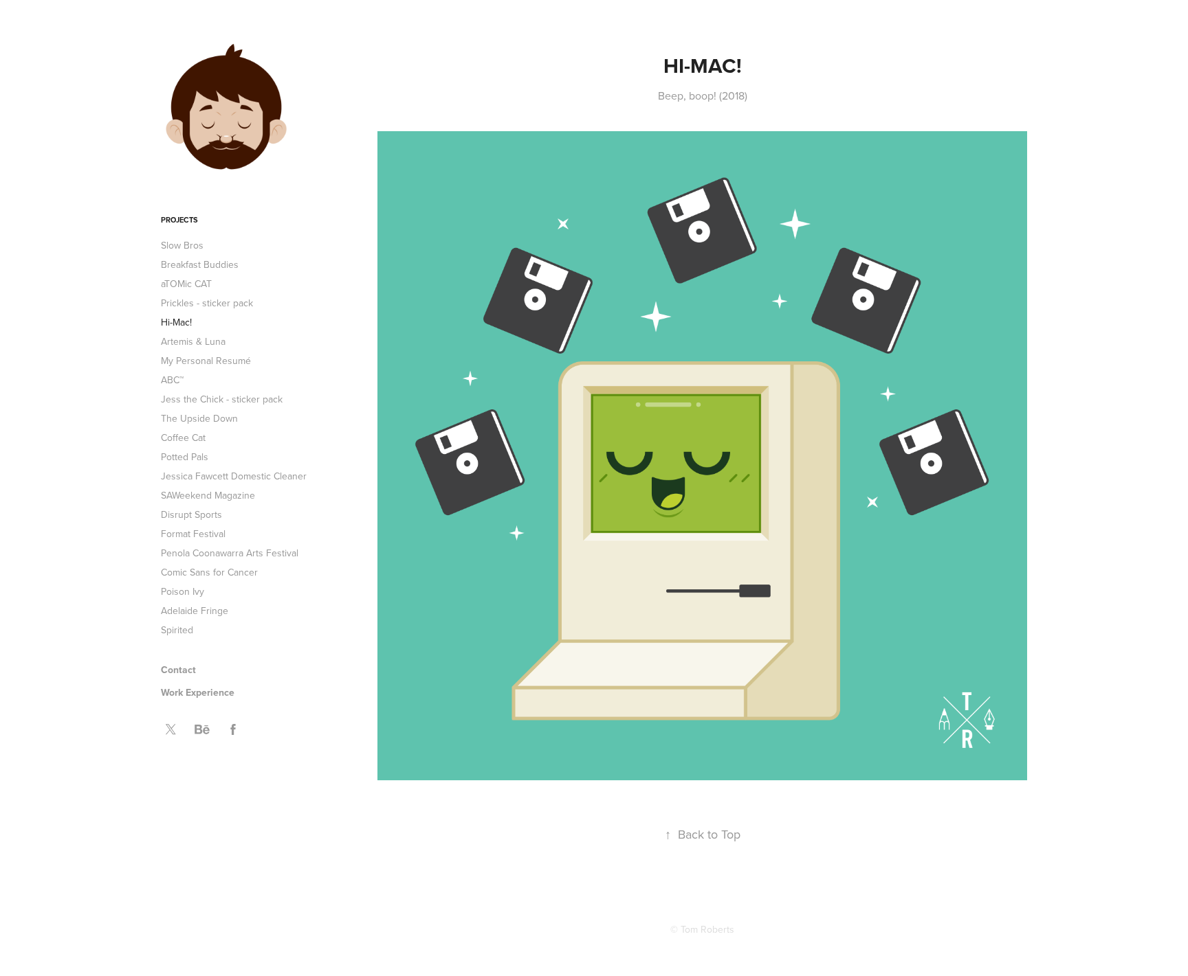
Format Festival (193, 534)
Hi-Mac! (176, 322)
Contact (178, 670)
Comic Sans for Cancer (209, 572)
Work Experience (197, 692)
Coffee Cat (183, 437)
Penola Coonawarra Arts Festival (229, 553)
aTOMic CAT (186, 284)
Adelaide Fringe (194, 610)
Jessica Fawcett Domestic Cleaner (234, 476)
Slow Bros (182, 245)
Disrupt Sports (191, 514)
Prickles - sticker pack (207, 303)
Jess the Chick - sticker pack (222, 399)
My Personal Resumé (206, 360)
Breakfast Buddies (200, 264)
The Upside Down (199, 418)
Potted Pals (184, 457)
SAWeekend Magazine (208, 495)
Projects (179, 219)
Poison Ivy (182, 591)
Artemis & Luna (193, 341)
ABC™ (172, 380)
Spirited (177, 630)
